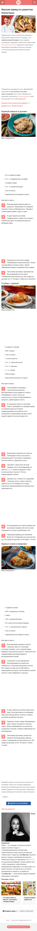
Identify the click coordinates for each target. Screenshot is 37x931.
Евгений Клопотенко (8, 45)
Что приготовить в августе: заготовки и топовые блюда (10, 899)
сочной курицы (23, 96)
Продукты (5, 797)
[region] (18, 70)
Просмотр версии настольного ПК (19, 927)
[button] (2, 2)
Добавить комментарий (26, 911)
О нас (7, 920)
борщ (31, 859)
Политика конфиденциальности (21, 920)
